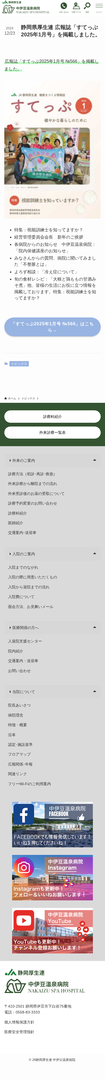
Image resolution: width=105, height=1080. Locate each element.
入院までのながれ (23, 567)
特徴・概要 (17, 725)
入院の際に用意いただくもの (32, 577)
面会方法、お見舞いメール (30, 606)
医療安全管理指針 (19, 1032)
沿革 (12, 735)
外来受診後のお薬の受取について (36, 493)
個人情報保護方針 (19, 1022)
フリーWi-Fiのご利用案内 (29, 784)
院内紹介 (15, 651)
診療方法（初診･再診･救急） (32, 474)
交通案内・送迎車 (23, 661)
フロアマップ (19, 754)
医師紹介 (15, 523)
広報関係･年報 (20, 764)
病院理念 (15, 715)
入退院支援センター (25, 641)
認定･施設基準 (20, 744)
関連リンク (17, 774)
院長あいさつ (19, 705)
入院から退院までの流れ (29, 587)
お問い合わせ (19, 671)
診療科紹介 (17, 513)
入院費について (21, 597)
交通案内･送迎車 (22, 532)
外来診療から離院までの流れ (32, 483)
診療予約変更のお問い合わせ (32, 503)
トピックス (19, 364)
